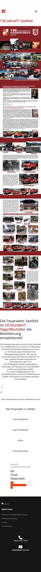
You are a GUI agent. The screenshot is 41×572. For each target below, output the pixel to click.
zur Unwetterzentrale (18, 483)
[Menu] (36, 11)
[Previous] (0, 392)
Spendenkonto (7, 526)
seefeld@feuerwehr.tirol (20, 550)
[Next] (1, 392)
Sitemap (4, 522)
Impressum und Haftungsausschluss (15, 515)
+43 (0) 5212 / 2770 (20, 541)
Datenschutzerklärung (9, 518)
